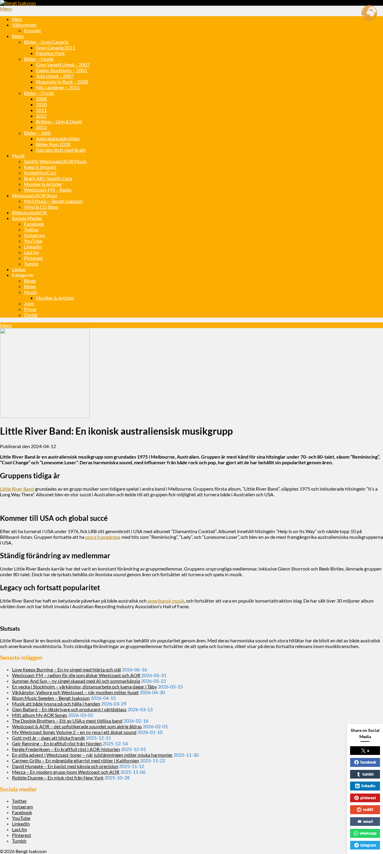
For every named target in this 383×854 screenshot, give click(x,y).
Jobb (29, 303)
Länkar (19, 269)
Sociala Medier (27, 218)
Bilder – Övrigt (39, 93)
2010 (41, 104)
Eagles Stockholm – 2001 (61, 70)
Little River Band (17, 489)
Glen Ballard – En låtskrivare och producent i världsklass (69, 709)
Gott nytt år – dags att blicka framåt (48, 738)
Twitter (31, 229)
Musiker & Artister (43, 184)
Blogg (30, 280)
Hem (17, 19)
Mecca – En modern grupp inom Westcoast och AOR (65, 772)
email (368, 821)
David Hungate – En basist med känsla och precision (65, 766)
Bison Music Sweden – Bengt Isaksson (51, 698)
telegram (368, 845)
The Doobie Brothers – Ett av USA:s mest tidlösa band (67, 720)
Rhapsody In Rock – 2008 (62, 81)
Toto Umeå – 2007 (55, 76)
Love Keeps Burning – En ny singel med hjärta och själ (66, 669)
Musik (18, 155)
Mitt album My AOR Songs (39, 715)
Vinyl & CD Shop (41, 207)
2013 (41, 127)
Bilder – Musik (39, 59)
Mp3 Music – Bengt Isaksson (53, 201)
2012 (41, 116)
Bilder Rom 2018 (53, 144)
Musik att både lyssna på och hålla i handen (56, 703)
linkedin (368, 785)
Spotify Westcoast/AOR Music (55, 161)
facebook (368, 762)
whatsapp (368, 833)
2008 (41, 98)
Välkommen (24, 25)
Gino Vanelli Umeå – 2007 (62, 64)
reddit (368, 809)
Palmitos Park (50, 53)
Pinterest (33, 258)
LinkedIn (33, 246)
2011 (41, 110)
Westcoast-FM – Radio (48, 189)
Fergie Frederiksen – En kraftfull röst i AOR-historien (66, 749)
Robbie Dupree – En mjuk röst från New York (58, 777)
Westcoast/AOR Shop (34, 195)
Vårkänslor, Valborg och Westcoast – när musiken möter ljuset (75, 692)
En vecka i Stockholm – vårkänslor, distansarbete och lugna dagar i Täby (84, 686)
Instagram (34, 235)
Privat (30, 309)
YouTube (33, 241)
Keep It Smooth (40, 167)
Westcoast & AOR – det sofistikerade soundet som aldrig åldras (77, 726)
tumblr (368, 774)
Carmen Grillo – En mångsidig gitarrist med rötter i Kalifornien (75, 760)
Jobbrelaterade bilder (58, 138)
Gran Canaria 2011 (55, 47)
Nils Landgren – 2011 (58, 87)
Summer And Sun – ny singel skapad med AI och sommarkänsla (76, 681)
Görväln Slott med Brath (61, 150)
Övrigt (30, 315)
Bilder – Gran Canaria (46, 42)
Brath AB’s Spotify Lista (48, 178)
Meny (6, 8)
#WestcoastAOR (29, 212)
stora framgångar (103, 537)
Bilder (18, 36)
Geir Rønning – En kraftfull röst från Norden (57, 743)
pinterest (368, 797)
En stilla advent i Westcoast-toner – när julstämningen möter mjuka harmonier (92, 755)
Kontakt (32, 30)
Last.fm (31, 252)
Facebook (34, 224)
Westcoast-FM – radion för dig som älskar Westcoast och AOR (76, 675)
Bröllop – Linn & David (59, 121)
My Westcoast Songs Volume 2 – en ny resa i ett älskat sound (74, 732)
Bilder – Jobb (37, 133)
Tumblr (31, 263)
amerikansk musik (166, 600)
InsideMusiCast (40, 172)
